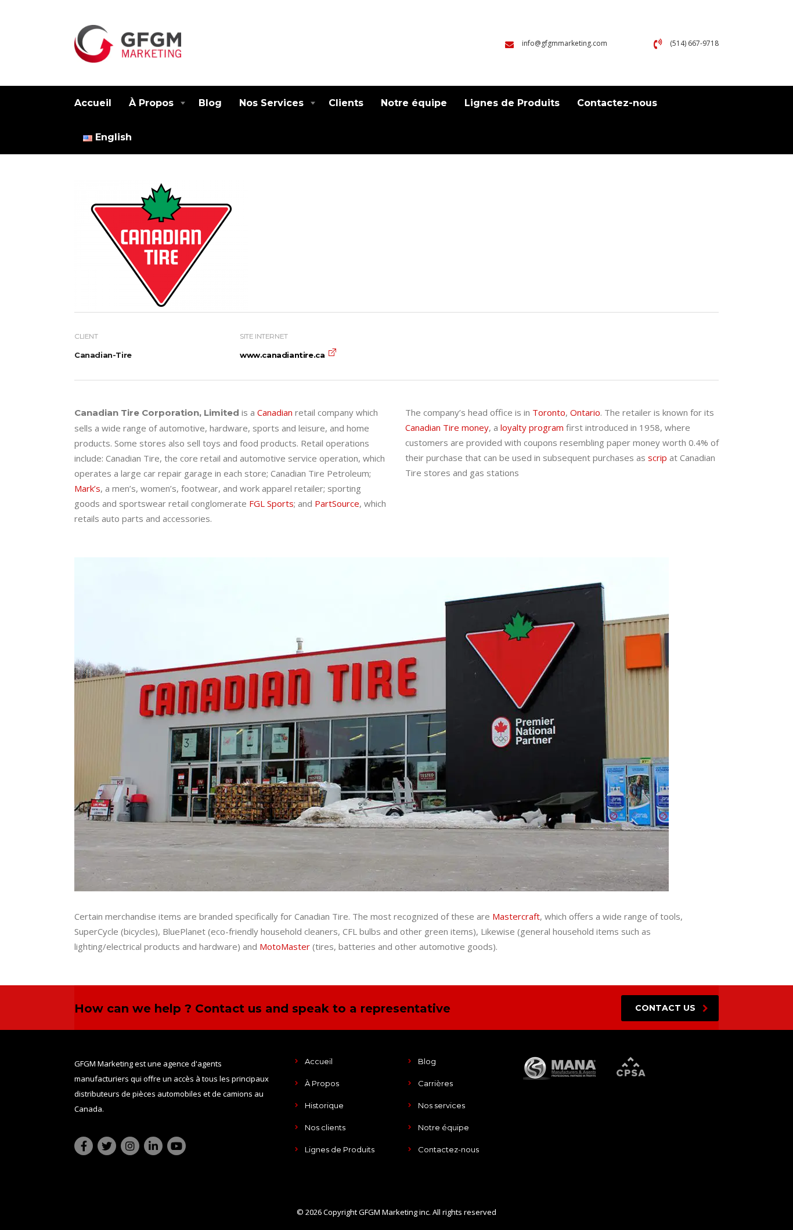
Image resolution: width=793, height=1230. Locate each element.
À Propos (151, 102)
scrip (657, 457)
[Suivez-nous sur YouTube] (176, 1146)
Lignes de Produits (512, 102)
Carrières (435, 1083)
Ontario (585, 412)
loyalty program (532, 427)
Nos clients (325, 1127)
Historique (324, 1105)
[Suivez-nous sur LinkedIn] (153, 1146)
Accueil (92, 102)
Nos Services (271, 102)
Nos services (441, 1105)
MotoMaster (284, 946)
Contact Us (665, 1008)
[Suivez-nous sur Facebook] (83, 1146)
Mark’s (87, 488)
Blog (210, 102)
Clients (346, 102)
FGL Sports (271, 503)
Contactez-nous (617, 102)
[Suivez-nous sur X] (107, 1146)
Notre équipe (414, 102)
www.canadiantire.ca (282, 355)
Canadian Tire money (447, 427)
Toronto (548, 412)
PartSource (337, 503)
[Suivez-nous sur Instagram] (130, 1146)
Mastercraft (516, 916)
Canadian (275, 412)
